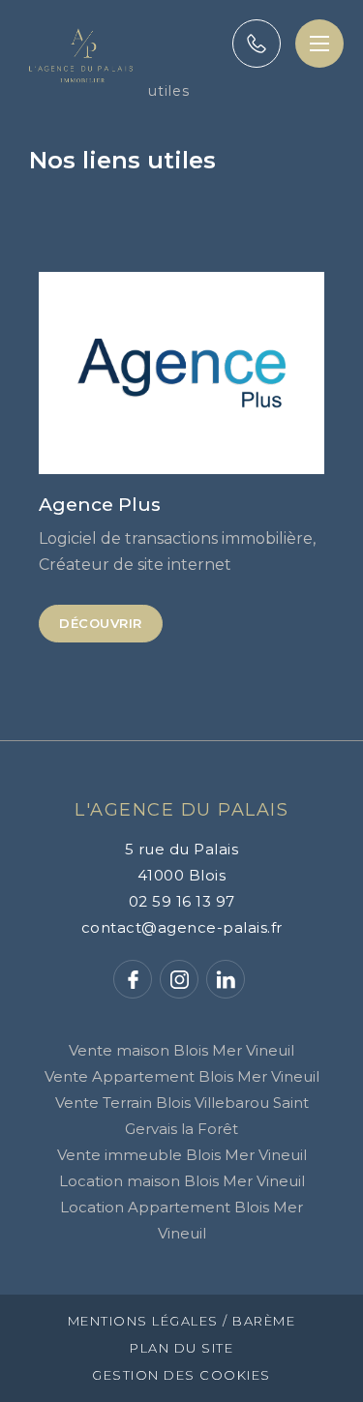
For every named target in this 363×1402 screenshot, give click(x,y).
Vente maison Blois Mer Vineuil (181, 1050)
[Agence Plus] (181, 373)
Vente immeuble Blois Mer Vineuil (182, 1155)
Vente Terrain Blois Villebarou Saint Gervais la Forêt (182, 1115)
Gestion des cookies (181, 1375)
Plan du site (181, 1348)
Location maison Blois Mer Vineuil (182, 1181)
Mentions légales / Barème (182, 1321)
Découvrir (100, 623)
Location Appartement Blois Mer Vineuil (181, 1220)
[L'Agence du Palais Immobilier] (81, 93)
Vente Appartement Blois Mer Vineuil (182, 1076)
